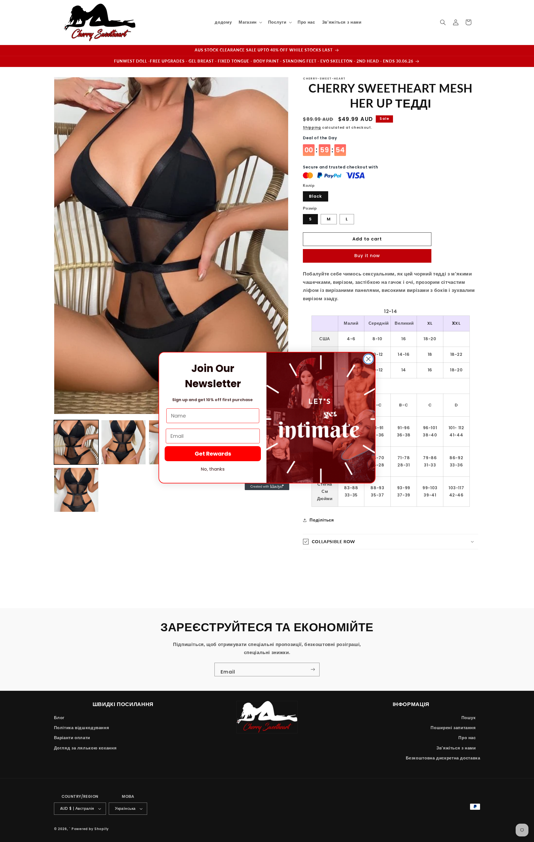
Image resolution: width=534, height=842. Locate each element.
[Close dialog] (368, 359)
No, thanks (213, 469)
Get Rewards (213, 454)
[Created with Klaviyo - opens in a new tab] (267, 486)
